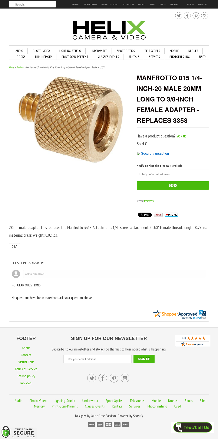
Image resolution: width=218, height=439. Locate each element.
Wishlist (174, 4)
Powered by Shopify (130, 415)
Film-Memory (43, 56)
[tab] (14, 246)
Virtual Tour (128, 4)
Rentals (134, 56)
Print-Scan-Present (75, 56)
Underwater (99, 51)
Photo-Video (41, 51)
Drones (193, 51)
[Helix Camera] (109, 31)
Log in (163, 4)
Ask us (181, 136)
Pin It (158, 215)
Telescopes (152, 51)
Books (21, 56)
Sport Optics (126, 51)
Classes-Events (108, 56)
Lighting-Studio (70, 51)
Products (20, 67)
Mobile (174, 51)
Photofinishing (179, 56)
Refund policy (90, 4)
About (152, 4)
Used (202, 56)
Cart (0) (190, 4)
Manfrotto (149, 201)
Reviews (76, 4)
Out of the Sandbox (103, 415)
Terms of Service (109, 4)
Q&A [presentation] (14, 247)
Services (154, 56)
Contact (142, 4)
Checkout (202, 4)
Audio (19, 51)
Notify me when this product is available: (160, 165)
